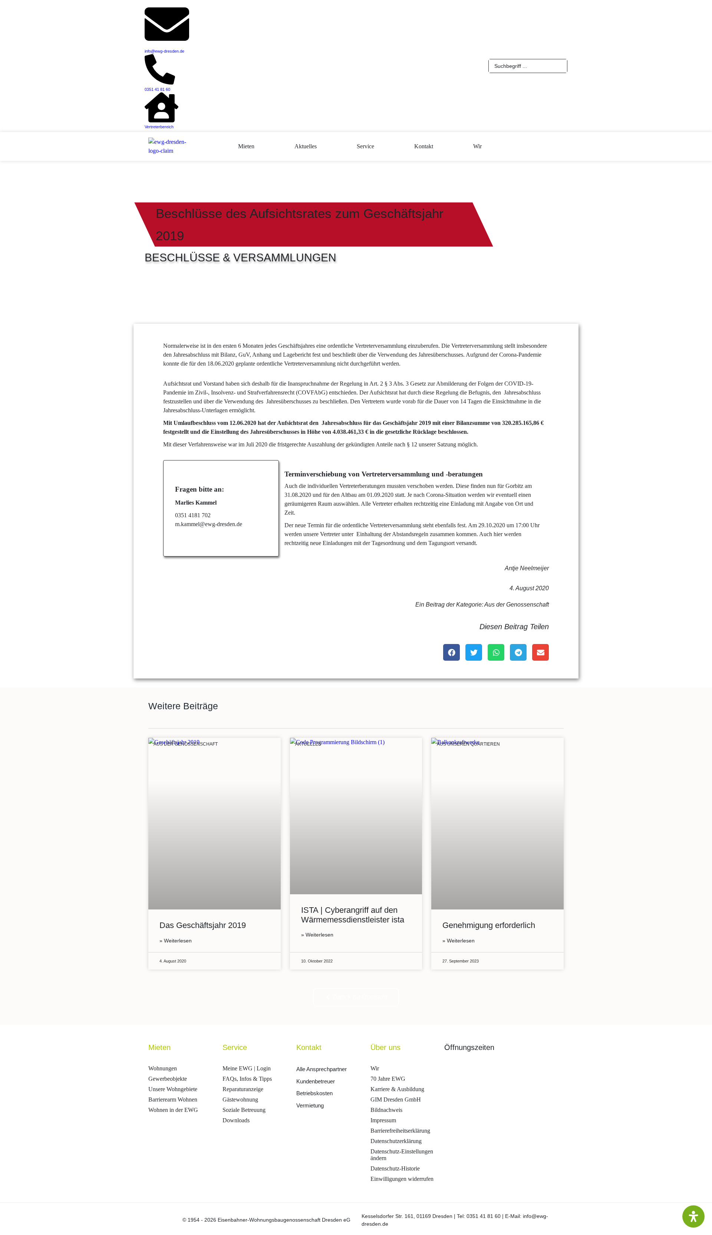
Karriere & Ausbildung (397, 1089)
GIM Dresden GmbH (395, 1099)
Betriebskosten (314, 1093)
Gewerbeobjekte (167, 1079)
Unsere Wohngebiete (172, 1089)
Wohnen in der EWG (173, 1110)
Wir (477, 146)
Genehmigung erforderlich (488, 925)
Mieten (246, 146)
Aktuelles (305, 146)
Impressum (383, 1120)
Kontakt (423, 146)
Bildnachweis (386, 1110)
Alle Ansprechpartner (321, 1069)
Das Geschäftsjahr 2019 (202, 925)
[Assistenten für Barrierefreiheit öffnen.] (693, 1216)
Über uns (385, 1047)
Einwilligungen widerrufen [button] (402, 1179)
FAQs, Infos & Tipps (247, 1079)
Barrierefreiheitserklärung (400, 1130)
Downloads (236, 1120)
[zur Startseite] (207, 145)
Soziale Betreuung (244, 1110)
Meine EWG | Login (246, 1068)
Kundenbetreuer (315, 1081)
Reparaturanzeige (242, 1089)
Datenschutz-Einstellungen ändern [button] (401, 1154)
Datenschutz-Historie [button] (395, 1168)
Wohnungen (162, 1068)
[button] (451, 652)
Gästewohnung (240, 1099)
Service (365, 146)
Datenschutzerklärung (396, 1141)
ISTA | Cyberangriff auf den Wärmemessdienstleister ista (352, 914)
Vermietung (310, 1105)
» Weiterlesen (175, 941)
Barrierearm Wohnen (172, 1099)
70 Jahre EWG (387, 1079)
